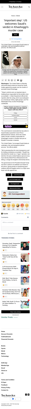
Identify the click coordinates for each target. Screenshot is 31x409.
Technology (5, 356)
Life (2, 373)
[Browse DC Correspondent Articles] (4, 193)
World (15, 34)
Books (3, 346)
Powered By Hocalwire (6, 405)
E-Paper (3, 382)
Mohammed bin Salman (15, 188)
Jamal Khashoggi (18, 174)
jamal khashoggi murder (15, 179)
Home (3, 331)
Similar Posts (7, 317)
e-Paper (11, 1)
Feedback (4, 385)
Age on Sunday (17, 1)
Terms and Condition (7, 379)
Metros (3, 353)
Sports (3, 348)
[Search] (29, 7)
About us (4, 370)
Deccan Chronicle (6, 334)
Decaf (3, 368)
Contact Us (4, 390)
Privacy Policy (5, 387)
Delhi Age (4, 363)
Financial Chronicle (7, 339)
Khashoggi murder (15, 183)
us (8, 174)
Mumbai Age (5, 365)
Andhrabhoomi (6, 336)
